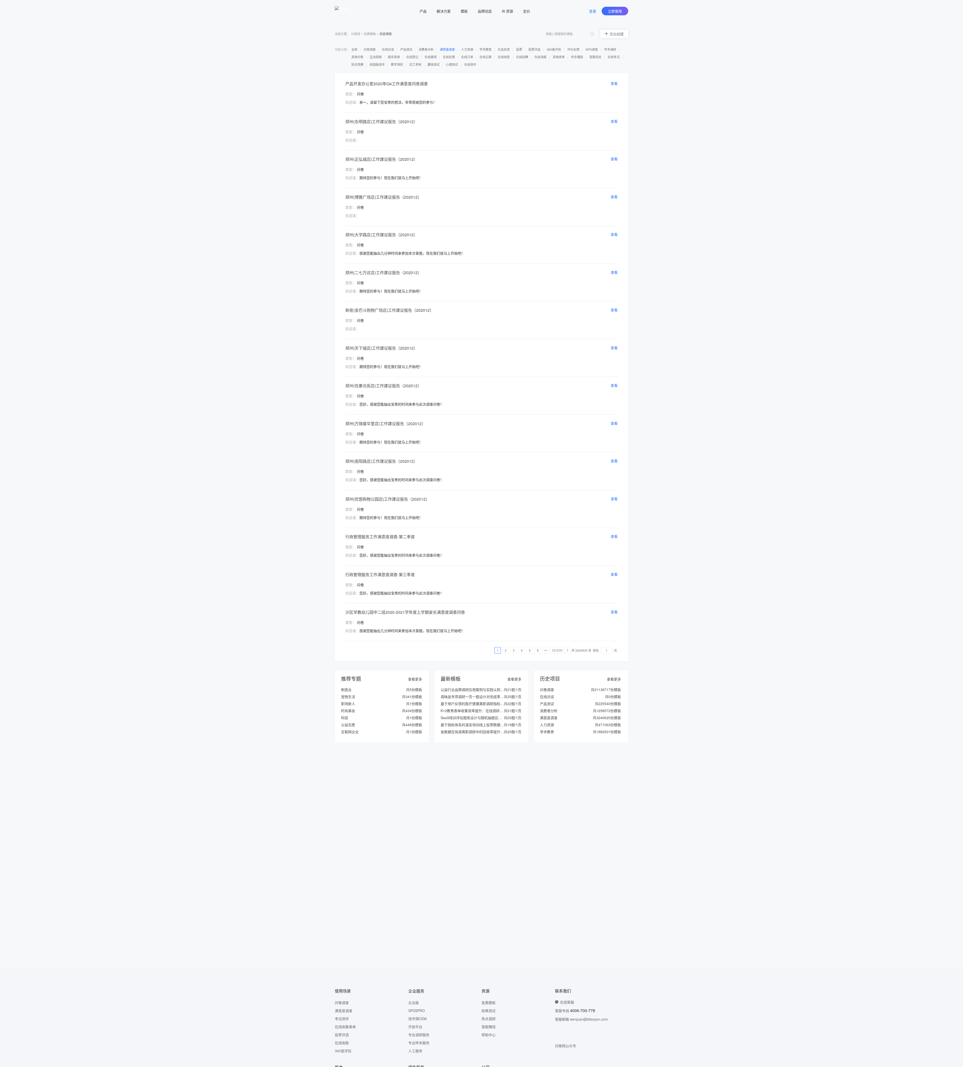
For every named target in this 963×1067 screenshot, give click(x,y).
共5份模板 (414, 689)
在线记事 (485, 57)
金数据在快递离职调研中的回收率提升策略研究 (477, 731)
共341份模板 (412, 696)
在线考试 (614, 57)
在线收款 (504, 57)
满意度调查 (448, 49)
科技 (344, 717)
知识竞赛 (357, 64)
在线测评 (470, 64)
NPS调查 (592, 49)
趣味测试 (434, 64)
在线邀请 (431, 57)
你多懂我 (577, 57)
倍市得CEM (417, 1018)
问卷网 (355, 34)
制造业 (346, 689)
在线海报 (540, 57)
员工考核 (415, 64)
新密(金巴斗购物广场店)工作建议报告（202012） (389, 310)
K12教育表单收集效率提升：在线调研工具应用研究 (481, 710)
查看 (614, 83)
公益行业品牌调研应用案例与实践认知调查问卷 (477, 689)
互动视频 (376, 57)
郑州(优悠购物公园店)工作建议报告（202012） (387, 499)
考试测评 (342, 1018)
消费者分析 (426, 49)
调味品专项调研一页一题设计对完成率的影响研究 (479, 696)
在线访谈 (388, 49)
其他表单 (559, 57)
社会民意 (504, 49)
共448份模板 (412, 724)
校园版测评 (377, 64)
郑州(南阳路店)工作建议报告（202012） (381, 461)
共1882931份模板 (607, 731)
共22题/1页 (512, 703)
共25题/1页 (512, 696)
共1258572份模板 (607, 710)
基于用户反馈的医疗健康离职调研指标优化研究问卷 (481, 703)
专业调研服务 (418, 1034)
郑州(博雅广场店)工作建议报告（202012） (383, 197)
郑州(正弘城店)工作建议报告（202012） (381, 159)
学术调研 (610, 49)
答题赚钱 (489, 1026)
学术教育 (485, 49)
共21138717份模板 (606, 689)
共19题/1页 (512, 724)
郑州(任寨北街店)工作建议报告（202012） (383, 386)
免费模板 (370, 34)
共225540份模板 (608, 703)
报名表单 (394, 57)
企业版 (413, 1002)
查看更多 (415, 678)
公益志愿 (348, 724)
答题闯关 (595, 57)
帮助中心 (489, 1034)
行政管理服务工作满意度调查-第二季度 (380, 537)
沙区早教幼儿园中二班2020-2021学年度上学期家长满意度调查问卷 (405, 612)
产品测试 (406, 49)
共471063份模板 (608, 724)
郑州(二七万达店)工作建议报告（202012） (383, 272)
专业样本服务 (418, 1042)
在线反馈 (449, 57)
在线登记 (412, 57)
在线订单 (467, 57)
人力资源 (467, 49)
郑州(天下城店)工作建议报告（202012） (381, 348)
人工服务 (415, 1050)
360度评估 (554, 49)
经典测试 (489, 1010)
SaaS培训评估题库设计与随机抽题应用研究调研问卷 (482, 717)
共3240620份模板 (607, 717)
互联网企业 (350, 731)
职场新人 (348, 703)
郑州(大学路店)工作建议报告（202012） (381, 235)
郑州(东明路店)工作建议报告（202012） (381, 121)
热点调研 (489, 1018)
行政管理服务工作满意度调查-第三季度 (380, 574)
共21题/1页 (512, 689)
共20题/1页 (512, 717)
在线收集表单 (345, 1026)
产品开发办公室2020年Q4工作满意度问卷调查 (386, 84)
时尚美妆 (348, 710)
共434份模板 (412, 710)
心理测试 (452, 64)
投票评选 (534, 49)
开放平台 (415, 1026)
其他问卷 (357, 57)
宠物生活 (348, 696)
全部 (354, 49)
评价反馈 (573, 49)
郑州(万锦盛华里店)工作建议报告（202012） (385, 423)
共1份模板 (414, 703)
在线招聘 (522, 57)
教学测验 (397, 64)
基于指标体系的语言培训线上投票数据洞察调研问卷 (481, 724)
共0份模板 (613, 696)
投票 (519, 49)
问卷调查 (370, 49)
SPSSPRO (416, 1010)
